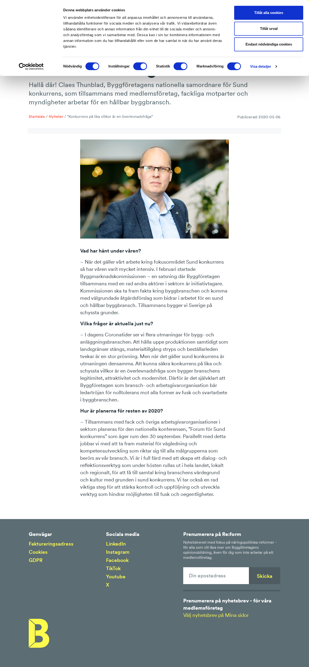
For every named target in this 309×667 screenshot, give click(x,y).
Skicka (264, 576)
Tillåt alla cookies (268, 13)
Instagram (117, 552)
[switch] (140, 66)
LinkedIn (116, 543)
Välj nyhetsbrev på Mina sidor (216, 615)
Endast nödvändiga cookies (269, 44)
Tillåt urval (269, 29)
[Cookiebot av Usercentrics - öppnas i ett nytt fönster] (31, 66)
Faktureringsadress (51, 543)
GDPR (35, 560)
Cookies (38, 552)
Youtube (116, 576)
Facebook (117, 560)
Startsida (37, 116)
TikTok (113, 568)
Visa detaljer (260, 66)
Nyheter (56, 116)
